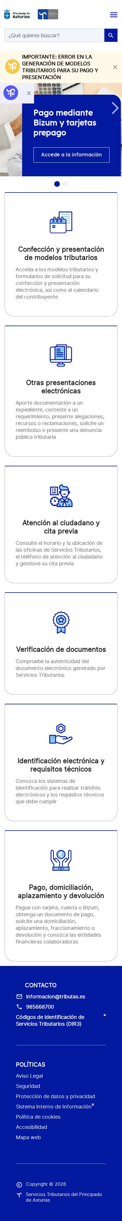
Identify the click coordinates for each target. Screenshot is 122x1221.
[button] (115, 108)
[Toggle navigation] (113, 14)
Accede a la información (71, 155)
